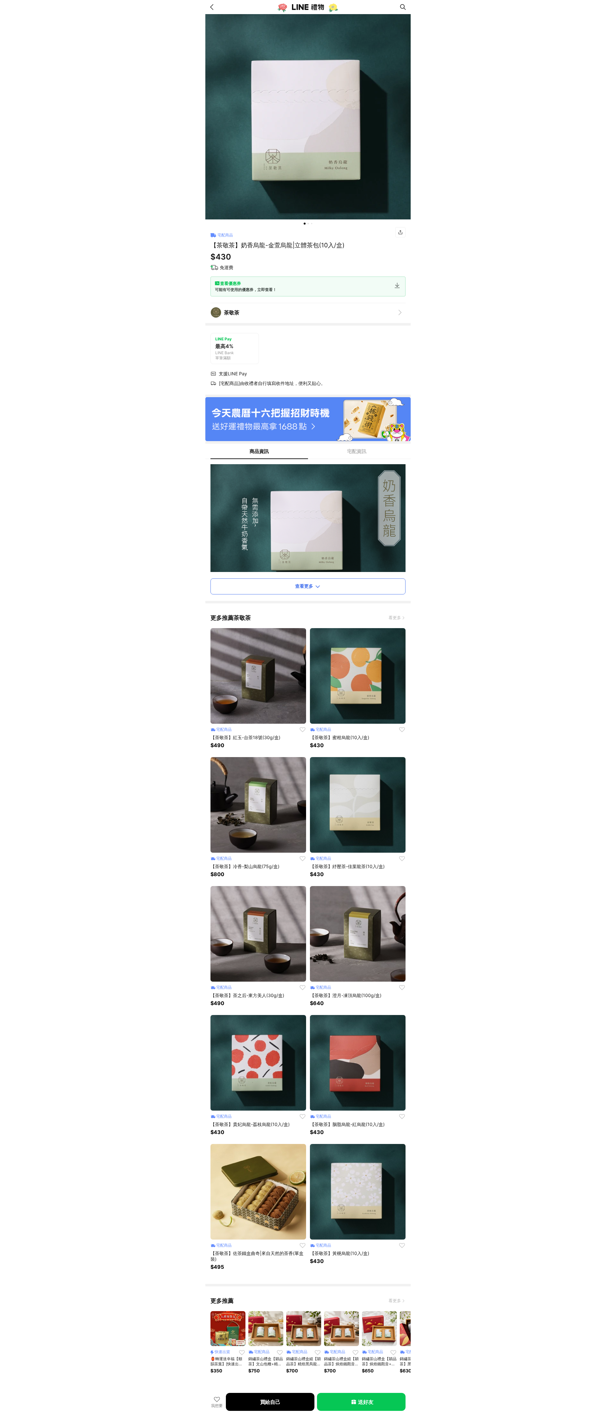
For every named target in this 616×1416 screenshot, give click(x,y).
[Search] (403, 7)
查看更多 (304, 586)
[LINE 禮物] (308, 7)
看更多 (395, 617)
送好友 (365, 1402)
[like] (302, 729)
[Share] (400, 232)
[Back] (213, 7)
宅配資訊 (356, 451)
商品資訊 (259, 451)
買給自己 (270, 1402)
